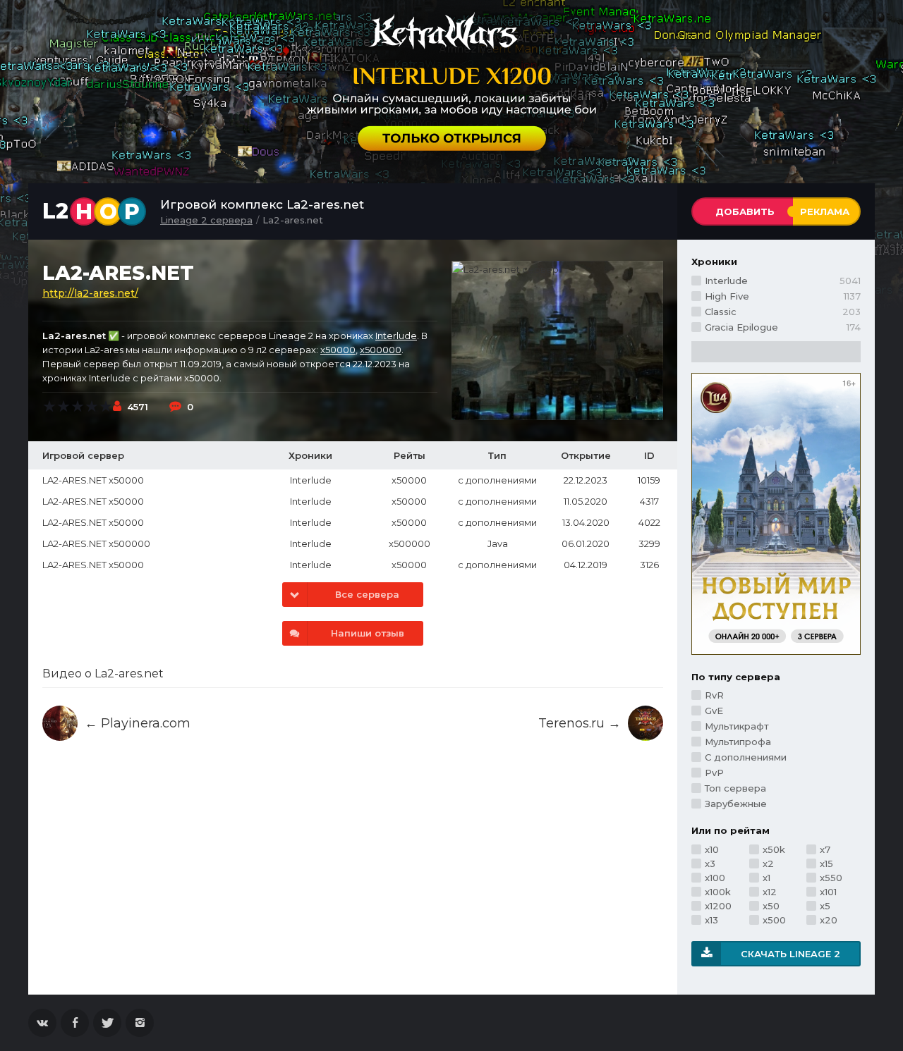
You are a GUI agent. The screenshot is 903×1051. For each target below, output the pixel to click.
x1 (766, 877)
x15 (826, 863)
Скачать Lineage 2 (790, 953)
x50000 (338, 349)
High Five (783, 296)
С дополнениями (746, 757)
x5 (825, 905)
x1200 (718, 905)
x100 (715, 877)
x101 (828, 891)
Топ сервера (735, 788)
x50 (771, 905)
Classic (783, 311)
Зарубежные (736, 803)
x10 (712, 849)
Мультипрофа (738, 741)
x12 (770, 891)
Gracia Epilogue (783, 327)
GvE (714, 710)
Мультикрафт (737, 726)
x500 (774, 920)
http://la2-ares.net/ (90, 293)
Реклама (824, 211)
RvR (714, 695)
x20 (828, 920)
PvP (714, 772)
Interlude (396, 335)
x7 (825, 849)
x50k (774, 849)
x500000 (380, 349)
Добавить (745, 211)
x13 (711, 920)
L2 (91, 211)
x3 (710, 863)
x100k (718, 891)
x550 (831, 877)
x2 (768, 863)
